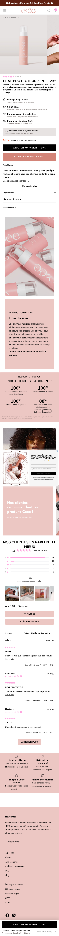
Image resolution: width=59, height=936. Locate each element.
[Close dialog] (57, 451)
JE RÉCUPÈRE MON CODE (43, 473)
